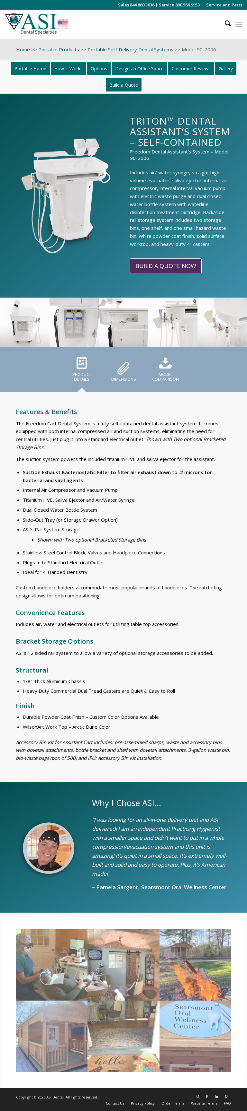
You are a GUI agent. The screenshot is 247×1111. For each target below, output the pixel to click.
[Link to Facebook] (207, 1096)
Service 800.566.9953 (179, 5)
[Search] (224, 24)
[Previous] (14, 322)
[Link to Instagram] (197, 1096)
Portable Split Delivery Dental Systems (130, 49)
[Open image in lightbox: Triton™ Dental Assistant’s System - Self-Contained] (42, 340)
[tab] (82, 371)
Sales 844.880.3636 (136, 5)
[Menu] (238, 24)
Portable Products (58, 49)
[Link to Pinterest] (226, 1096)
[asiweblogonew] (36, 24)
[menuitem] (222, 4)
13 (154, 340)
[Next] (232, 322)
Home (23, 49)
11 (144, 340)
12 (149, 340)
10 (139, 340)
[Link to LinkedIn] (216, 1096)
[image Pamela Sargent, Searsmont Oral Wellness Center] (52, 965)
